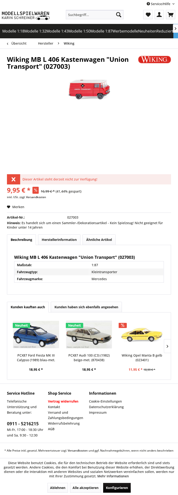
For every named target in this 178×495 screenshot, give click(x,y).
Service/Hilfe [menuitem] (160, 4)
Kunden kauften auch (28, 307)
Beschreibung (21, 239)
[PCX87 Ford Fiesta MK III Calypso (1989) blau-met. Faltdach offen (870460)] (36, 334)
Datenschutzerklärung (106, 407)
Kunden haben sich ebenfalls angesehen (86, 307)
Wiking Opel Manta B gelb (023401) (142, 357)
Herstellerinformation (59, 239)
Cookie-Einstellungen (105, 401)
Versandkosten (78, 450)
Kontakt (54, 407)
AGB (51, 429)
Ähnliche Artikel (99, 239)
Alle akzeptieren (86, 487)
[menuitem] (95, 14)
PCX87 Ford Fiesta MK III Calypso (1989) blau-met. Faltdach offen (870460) (36, 357)
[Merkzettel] (148, 14)
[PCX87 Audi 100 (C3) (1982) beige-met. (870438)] (89, 334)
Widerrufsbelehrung (64, 423)
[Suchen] (119, 14)
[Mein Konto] (159, 14)
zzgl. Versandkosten (32, 197)
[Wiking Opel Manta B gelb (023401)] (142, 334)
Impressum (98, 412)
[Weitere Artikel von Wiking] (154, 64)
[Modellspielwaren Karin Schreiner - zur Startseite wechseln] (25, 16)
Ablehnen (57, 487)
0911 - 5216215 (23, 424)
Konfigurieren (117, 487)
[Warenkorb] (170, 14)
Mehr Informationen (113, 476)
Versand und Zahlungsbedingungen (65, 415)
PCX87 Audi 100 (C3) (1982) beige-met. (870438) (89, 357)
